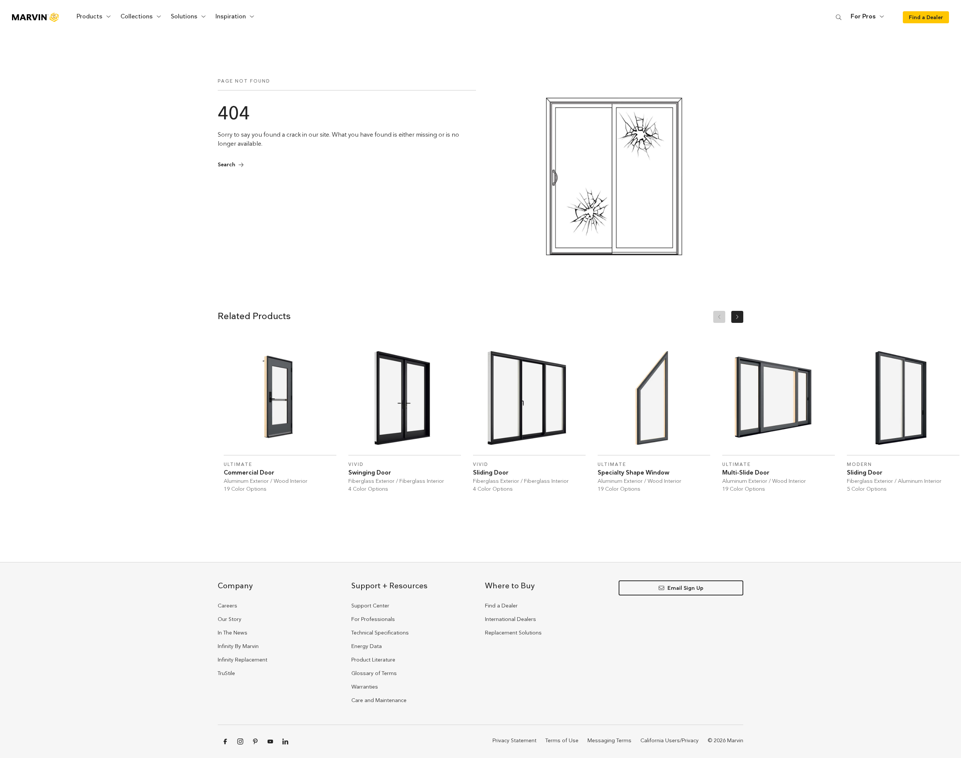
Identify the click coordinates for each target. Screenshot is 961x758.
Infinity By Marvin (238, 646)
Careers (227, 606)
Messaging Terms (609, 740)
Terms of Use (561, 740)
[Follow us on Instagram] (240, 741)
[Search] (839, 17)
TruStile (226, 673)
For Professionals (373, 619)
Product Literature (373, 660)
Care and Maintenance (379, 700)
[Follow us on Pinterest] (255, 741)
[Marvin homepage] (35, 17)
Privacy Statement (514, 740)
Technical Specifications (380, 633)
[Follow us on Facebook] (225, 741)
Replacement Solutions (513, 633)
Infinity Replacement (242, 660)
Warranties (364, 687)
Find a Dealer (501, 606)
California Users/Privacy (669, 740)
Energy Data (366, 646)
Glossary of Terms (374, 673)
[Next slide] (737, 317)
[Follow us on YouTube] (270, 741)
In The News (232, 633)
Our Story (229, 619)
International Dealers (510, 619)
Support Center (370, 606)
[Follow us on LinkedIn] (285, 741)
